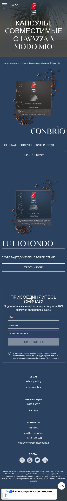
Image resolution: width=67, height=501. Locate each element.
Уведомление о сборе (18, 497)
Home (4, 63)
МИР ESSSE (33, 404)
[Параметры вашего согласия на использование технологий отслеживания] (6, 495)
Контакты (33, 410)
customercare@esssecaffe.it (33, 442)
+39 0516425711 (33, 438)
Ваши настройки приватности (32, 491)
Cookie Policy (33, 387)
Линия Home (14, 63)
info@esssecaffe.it (33, 433)
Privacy (48, 358)
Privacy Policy (33, 381)
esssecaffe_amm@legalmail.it (50, 474)
